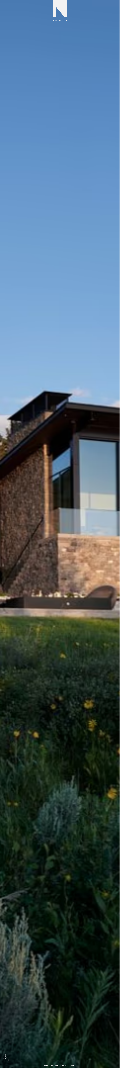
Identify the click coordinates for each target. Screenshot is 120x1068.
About (46, 1065)
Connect (73, 1065)
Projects (54, 1065)
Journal (63, 1065)
